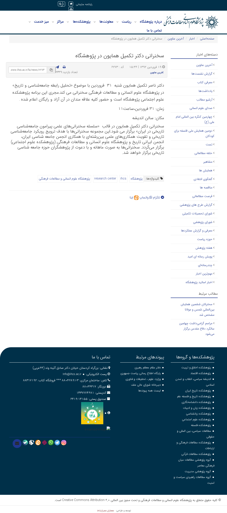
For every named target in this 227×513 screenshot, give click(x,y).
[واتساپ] (51, 442)
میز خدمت (41, 21)
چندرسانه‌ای (205, 265)
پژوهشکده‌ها (81, 21)
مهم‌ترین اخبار (204, 273)
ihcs (123, 178)
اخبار (192, 38)
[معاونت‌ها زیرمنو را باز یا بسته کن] (95, 22)
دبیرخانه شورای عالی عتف (146, 385)
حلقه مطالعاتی (203, 153)
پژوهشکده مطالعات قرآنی (196, 454)
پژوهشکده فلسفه (201, 425)
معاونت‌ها (106, 21)
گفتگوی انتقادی (203, 179)
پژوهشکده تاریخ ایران (198, 390)
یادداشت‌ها (205, 91)
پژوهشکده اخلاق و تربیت (196, 367)
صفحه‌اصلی (207, 38)
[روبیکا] (31, 442)
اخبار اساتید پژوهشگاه (199, 282)
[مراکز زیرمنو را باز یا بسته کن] (53, 22)
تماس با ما (154, 30)
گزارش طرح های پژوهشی (196, 204)
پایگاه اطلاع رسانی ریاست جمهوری (140, 373)
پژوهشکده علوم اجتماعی (196, 419)
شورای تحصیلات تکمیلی (197, 213)
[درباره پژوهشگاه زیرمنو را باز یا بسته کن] (135, 22)
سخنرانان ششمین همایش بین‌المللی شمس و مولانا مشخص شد (197, 309)
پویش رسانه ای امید (200, 256)
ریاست (126, 21)
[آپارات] (44, 442)
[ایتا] (38, 442)
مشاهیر (207, 161)
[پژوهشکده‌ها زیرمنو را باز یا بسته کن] (68, 22)
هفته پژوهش (204, 247)
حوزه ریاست (204, 239)
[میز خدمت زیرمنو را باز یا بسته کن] (30, 22)
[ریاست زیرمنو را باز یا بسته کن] (117, 22)
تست (209, 144)
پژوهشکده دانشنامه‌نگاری (196, 402)
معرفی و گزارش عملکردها (196, 230)
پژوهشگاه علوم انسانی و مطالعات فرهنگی (64, 178)
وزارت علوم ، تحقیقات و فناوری (143, 379)
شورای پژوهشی (202, 222)
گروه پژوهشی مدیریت (198, 471)
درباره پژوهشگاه (151, 21)
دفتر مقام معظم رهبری (148, 367)
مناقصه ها (206, 187)
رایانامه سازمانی (84, 4)
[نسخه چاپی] (64, 67)
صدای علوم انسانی (201, 108)
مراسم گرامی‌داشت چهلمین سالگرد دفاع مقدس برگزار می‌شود (196, 328)
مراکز (60, 21)
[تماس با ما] (17, 443)
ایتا (132, 197)
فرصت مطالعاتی (202, 196)
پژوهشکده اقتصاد (200, 373)
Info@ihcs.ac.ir (72, 374)
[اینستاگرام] (64, 442)
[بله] (25, 442)
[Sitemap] (70, 9)
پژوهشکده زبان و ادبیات (197, 408)
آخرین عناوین (176, 38)
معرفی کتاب (204, 82)
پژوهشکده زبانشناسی (198, 413)
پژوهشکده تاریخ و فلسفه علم (194, 396)
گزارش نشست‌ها (202, 73)
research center (105, 178)
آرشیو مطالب (204, 99)
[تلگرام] (57, 442)
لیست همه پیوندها (149, 390)
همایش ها (205, 170)
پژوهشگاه (137, 178)
